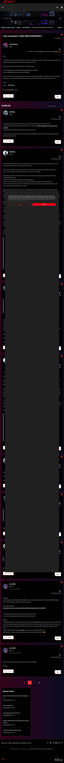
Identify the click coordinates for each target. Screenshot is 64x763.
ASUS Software (26, 27)
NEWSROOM (15, 743)
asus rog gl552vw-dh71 (9, 89)
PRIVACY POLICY (25, 749)
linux (16, 89)
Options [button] (60, 27)
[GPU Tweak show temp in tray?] (61, 106)
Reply (57, 97)
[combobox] (32, 18)
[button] (5, 96)
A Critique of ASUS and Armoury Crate (12, 730)
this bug (22, 630)
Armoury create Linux (8, 705)
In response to (15, 588)
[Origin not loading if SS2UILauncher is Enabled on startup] (58, 106)
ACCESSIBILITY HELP (26, 743)
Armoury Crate (7, 700)
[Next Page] (39, 683)
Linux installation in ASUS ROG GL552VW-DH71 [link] (43, 27)
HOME (10, 743)
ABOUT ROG (4, 743)
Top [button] (4, 759)
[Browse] (3, 7)
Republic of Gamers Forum (8, 27)
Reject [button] (20, 204)
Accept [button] (44, 204)
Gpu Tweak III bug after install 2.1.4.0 (11, 713)
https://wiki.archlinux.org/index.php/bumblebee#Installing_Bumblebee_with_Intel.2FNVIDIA (24, 608)
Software (18, 27)
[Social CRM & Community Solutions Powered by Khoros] (58, 759)
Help (57, 7)
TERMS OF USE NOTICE (15, 749)
